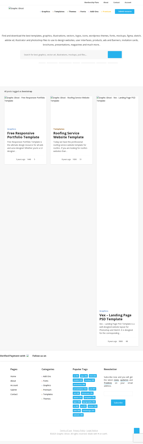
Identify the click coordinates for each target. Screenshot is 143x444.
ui (76, 406)
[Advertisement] (71, 73)
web (76, 61)
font (93, 376)
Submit (13, 389)
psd (42, 61)
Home (13, 376)
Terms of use (66, 430)
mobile (78, 380)
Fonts (83, 11)
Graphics (45, 11)
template (52, 61)
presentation (88, 61)
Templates (59, 11)
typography (89, 402)
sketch (78, 397)
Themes (72, 11)
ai (76, 376)
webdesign (88, 410)
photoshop (65, 61)
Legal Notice (92, 430)
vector (93, 406)
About (105, 2)
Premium (106, 11)
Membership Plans (91, 2)
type (77, 402)
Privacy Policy (79, 430)
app (84, 376)
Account (127, 2)
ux (83, 406)
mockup (101, 61)
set (76, 393)
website (113, 61)
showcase (87, 393)
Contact (116, 2)
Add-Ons (94, 11)
